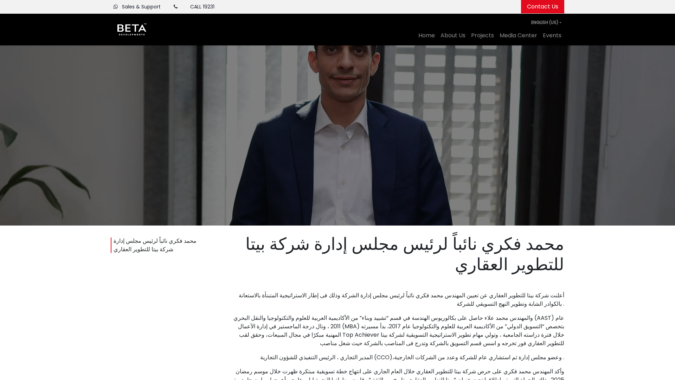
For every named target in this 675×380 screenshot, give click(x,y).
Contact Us (542, 6)
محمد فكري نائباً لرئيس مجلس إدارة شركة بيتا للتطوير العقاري (155, 245)
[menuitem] (427, 35)
